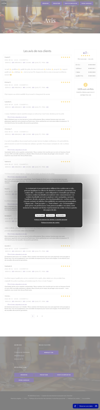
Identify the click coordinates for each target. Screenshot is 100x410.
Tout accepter (40, 215)
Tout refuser (50, 215)
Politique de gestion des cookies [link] (50, 222)
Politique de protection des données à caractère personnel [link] (50, 219)
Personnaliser (61, 215)
